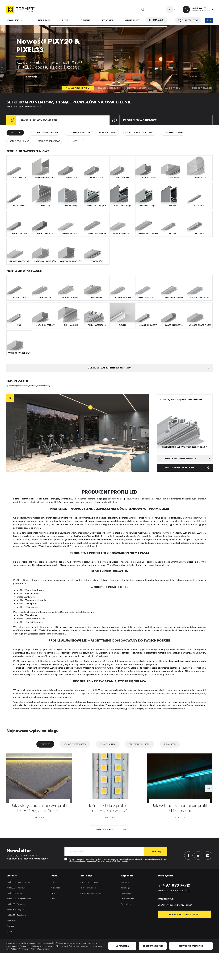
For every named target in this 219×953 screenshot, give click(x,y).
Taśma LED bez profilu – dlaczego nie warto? (109, 808)
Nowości (9, 931)
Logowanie (125, 882)
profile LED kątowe (26, 596)
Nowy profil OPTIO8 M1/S (171, 88)
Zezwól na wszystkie (191, 946)
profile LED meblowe (27, 615)
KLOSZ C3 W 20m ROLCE (202, 88)
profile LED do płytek (27, 603)
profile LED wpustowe (27, 593)
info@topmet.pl (166, 898)
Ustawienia (122, 946)
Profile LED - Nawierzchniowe (18, 882)
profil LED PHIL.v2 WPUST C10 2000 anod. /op (184, 447)
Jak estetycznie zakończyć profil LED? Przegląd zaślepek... (39, 808)
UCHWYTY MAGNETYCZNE (138, 88)
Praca (53, 898)
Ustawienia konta (128, 898)
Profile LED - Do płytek (15, 904)
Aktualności (170, 744)
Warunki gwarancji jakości (90, 893)
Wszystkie (45, 744)
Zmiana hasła (126, 904)
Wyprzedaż (11, 920)
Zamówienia (126, 893)
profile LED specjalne (27, 606)
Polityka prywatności (120, 861)
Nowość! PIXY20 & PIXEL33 (78, 88)
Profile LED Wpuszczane (24, 270)
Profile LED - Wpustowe (15, 888)
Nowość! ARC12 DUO (108, 88)
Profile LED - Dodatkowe (16, 915)
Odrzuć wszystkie (152, 946)
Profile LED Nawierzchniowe (27, 151)
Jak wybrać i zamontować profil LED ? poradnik (179, 808)
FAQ (53, 893)
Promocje (10, 926)
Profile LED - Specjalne (15, 909)
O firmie (54, 882)
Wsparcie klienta (107, 744)
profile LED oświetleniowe (30, 622)
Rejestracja (125, 888)
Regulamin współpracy (89, 882)
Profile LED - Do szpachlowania (18, 898)
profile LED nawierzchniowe (31, 590)
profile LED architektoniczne (31, 618)
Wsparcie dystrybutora (75, 744)
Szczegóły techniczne (139, 744)
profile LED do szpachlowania (31, 600)
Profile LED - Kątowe (14, 893)
